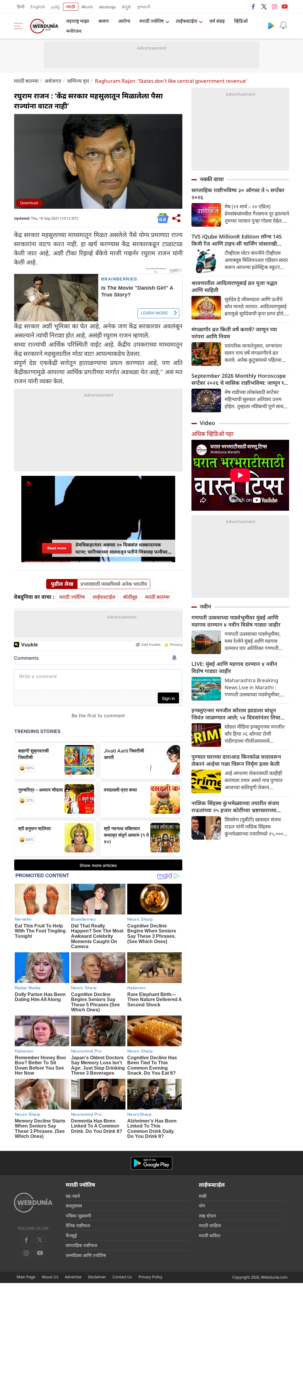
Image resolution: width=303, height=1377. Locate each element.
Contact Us (122, 1276)
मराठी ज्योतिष (151, 21)
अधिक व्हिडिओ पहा (212, 434)
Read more (57, 548)
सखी (203, 1196)
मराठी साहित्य (210, 1225)
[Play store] (271, 25)
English (37, 6)
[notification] (283, 25)
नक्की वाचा (212, 179)
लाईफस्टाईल (186, 21)
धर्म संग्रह (217, 21)
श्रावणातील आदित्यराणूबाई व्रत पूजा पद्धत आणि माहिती (234, 286)
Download (29, 202)
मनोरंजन (73, 31)
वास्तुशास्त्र (74, 1206)
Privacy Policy (150, 1276)
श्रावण (103, 21)
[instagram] (274, 6)
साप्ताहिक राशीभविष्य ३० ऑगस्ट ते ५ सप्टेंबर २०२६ (237, 193)
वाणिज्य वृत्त (78, 80)
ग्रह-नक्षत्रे (73, 1196)
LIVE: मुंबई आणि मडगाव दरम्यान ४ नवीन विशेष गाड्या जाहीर (234, 667)
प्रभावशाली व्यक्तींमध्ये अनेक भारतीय (113, 584)
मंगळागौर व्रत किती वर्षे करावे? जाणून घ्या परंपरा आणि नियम (234, 333)
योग (202, 1206)
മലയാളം (107, 6)
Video (207, 423)
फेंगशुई (71, 1235)
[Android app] (151, 1163)
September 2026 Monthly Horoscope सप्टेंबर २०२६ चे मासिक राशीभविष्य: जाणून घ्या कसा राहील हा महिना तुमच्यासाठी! (240, 379)
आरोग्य (124, 21)
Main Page (26, 1276)
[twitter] (264, 6)
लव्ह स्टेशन (207, 1216)
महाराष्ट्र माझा (77, 21)
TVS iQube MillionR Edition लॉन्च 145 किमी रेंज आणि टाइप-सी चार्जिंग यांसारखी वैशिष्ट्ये (236, 240)
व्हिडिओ (241, 21)
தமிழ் (55, 6)
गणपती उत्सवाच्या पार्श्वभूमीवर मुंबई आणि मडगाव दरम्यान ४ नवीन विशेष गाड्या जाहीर (236, 621)
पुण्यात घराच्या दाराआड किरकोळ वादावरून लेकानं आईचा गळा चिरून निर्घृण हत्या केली (236, 760)
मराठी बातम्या (26, 80)
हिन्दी (21, 6)
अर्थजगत (52, 80)
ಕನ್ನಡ (126, 6)
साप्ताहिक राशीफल (81, 1245)
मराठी (70, 6)
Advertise (73, 1276)
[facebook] (253, 6)
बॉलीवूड (130, 596)
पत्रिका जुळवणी (78, 1216)
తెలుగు (87, 6)
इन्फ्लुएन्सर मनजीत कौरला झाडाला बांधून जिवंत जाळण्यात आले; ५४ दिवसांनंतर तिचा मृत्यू (235, 714)
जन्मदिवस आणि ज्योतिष (86, 1255)
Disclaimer (97, 1276)
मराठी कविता (209, 1235)
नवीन (205, 606)
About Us (50, 1276)
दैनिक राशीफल (78, 1225)
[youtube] (284, 6)
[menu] (20, 26)
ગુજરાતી (143, 6)
